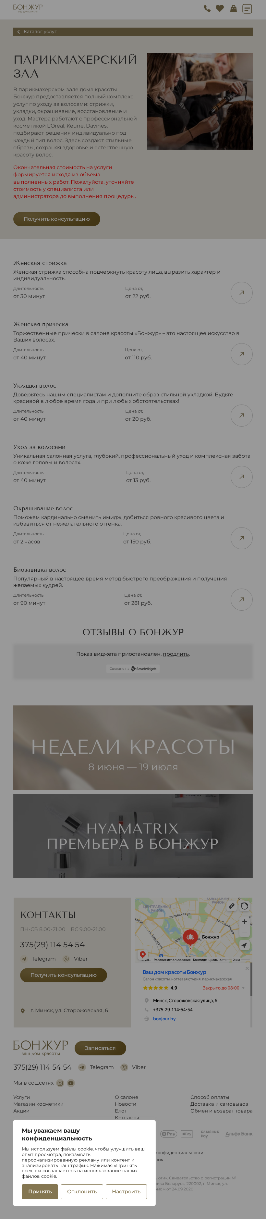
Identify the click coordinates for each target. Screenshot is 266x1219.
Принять (40, 1191)
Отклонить (82, 1191)
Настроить (126, 1191)
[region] (84, 1163)
